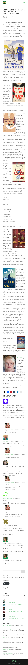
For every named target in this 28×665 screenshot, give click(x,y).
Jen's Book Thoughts (7, 634)
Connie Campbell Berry (7, 498)
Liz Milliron (5, 525)
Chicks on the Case (7, 625)
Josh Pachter (5, 441)
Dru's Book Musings (7, 629)
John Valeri (5, 637)
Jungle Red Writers (6, 641)
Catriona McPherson (9, 429)
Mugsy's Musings (6, 649)
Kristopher (6, 16)
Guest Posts (18, 16)
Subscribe (6, 583)
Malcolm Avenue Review (8, 646)
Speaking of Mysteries (7, 653)
